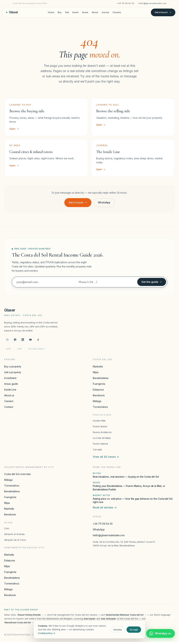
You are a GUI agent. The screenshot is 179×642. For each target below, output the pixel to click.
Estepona (98, 389)
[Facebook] (15, 339)
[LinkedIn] (23, 339)
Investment (10, 378)
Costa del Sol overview (17, 474)
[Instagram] (7, 339)
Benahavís (99, 395)
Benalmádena (100, 378)
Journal (105, 12)
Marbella (98, 366)
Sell (67, 12)
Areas (85, 12)
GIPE (8, 349)
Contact (8, 406)
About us (9, 395)
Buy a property (12, 366)
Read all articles (105, 507)
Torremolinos (100, 406)
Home (51, 12)
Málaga (97, 401)
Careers (117, 12)
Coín (6, 528)
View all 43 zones (106, 456)
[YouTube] (30, 339)
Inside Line (10, 389)
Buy (60, 12)
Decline (118, 629)
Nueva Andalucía (102, 432)
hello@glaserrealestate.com (152, 3)
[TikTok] (38, 339)
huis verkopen (108, 618)
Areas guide (11, 383)
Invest (75, 12)
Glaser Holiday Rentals (29, 614)
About (95, 12)
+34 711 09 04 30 (125, 3)
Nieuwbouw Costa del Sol (18, 622)
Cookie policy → (46, 633)
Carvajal (97, 449)
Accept (134, 629)
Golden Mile (99, 420)
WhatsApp (104, 202)
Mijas (96, 372)
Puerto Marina (100, 443)
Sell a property (12, 372)
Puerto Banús (100, 426)
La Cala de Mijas (102, 438)
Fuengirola (99, 383)
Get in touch (161, 12)
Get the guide (149, 281)
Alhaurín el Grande (14, 534)
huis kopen (89, 618)
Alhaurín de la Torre (15, 539)
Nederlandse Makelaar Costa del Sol (124, 614)
